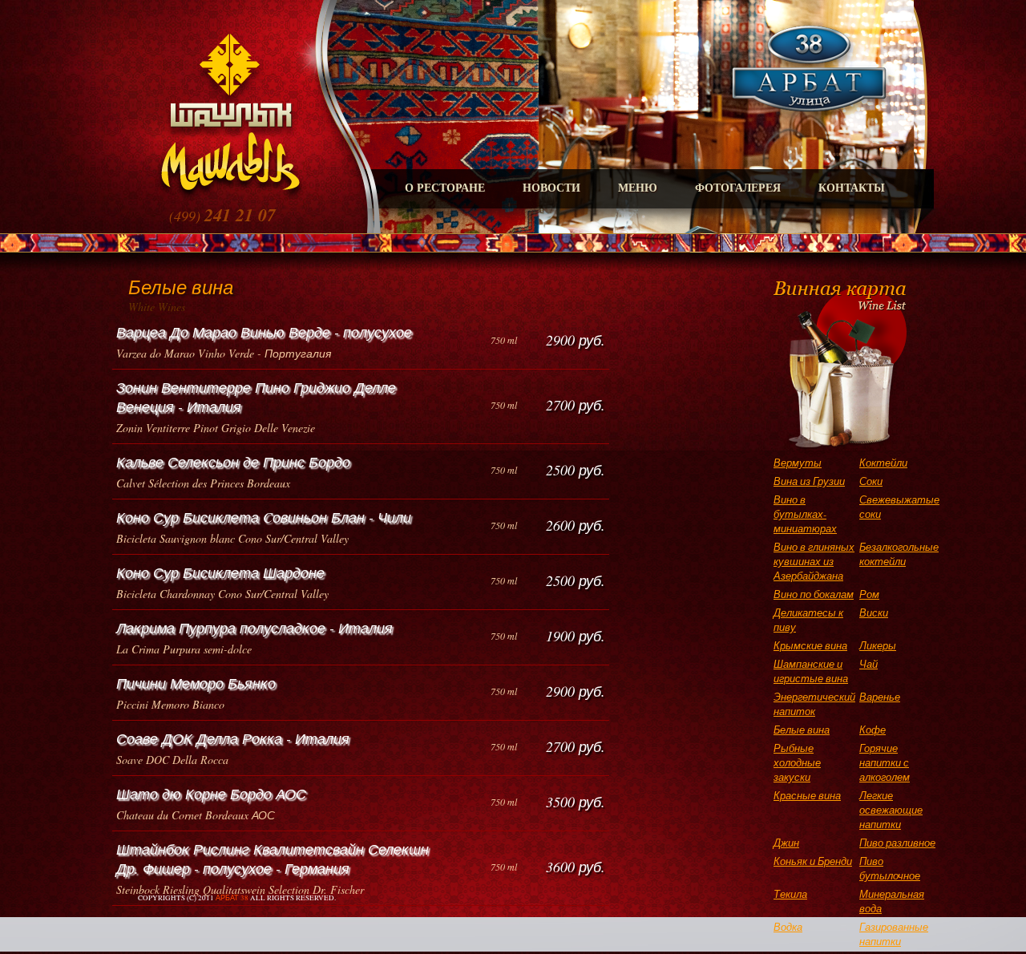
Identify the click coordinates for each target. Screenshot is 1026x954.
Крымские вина (810, 645)
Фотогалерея (738, 188)
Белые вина (802, 729)
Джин (786, 842)
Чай (868, 664)
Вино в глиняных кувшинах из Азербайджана (814, 561)
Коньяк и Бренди (813, 861)
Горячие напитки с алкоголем (884, 762)
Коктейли (883, 462)
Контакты (851, 188)
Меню (637, 188)
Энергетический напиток (814, 703)
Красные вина (807, 795)
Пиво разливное (897, 842)
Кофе (872, 729)
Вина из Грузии (809, 481)
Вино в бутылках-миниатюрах (805, 514)
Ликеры (877, 645)
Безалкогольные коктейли (899, 554)
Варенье (879, 696)
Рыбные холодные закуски (797, 762)
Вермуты (798, 462)
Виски (873, 612)
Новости (551, 188)
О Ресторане (445, 188)
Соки (871, 481)
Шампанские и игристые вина (811, 671)
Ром (869, 594)
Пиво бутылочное (889, 868)
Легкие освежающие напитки (891, 809)
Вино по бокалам (814, 594)
